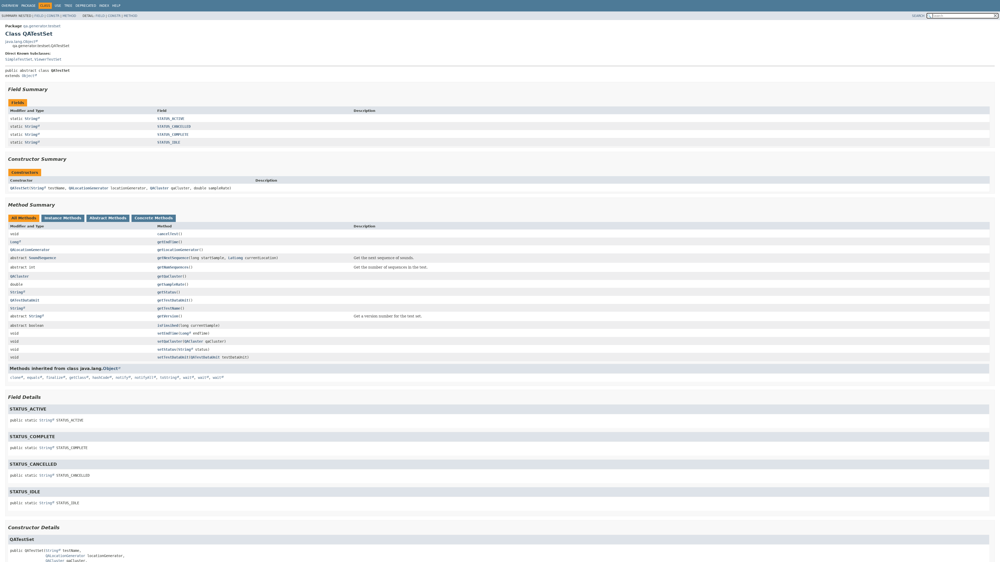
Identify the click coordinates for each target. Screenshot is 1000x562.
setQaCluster (169, 341)
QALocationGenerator (88, 188)
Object (28, 76)
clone (15, 377)
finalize (54, 377)
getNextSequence (173, 258)
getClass (77, 377)
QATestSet (19, 188)
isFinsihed (167, 325)
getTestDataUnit (173, 300)
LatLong (235, 258)
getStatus (166, 292)
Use (58, 6)
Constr (53, 16)
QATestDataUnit (24, 300)
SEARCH (918, 16)
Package (28, 6)
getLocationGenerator (178, 250)
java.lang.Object (20, 42)
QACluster (159, 188)
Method (69, 16)
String (31, 119)
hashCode (100, 377)
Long (14, 242)
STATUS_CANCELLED (174, 126)
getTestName (168, 308)
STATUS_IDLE (168, 142)
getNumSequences (173, 267)
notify (122, 377)
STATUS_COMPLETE (173, 134)
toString (168, 377)
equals (33, 377)
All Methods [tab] (23, 218)
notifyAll (144, 377)
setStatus (166, 349)
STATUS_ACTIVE (170, 119)
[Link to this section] (51, 89)
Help (116, 6)
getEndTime (167, 242)
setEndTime (167, 333)
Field (38, 16)
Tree (68, 6)
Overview (10, 6)
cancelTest (167, 234)
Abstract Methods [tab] (108, 218)
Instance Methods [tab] (63, 218)
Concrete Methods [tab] (154, 218)
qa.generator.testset (41, 26)
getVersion (167, 316)
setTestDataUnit (173, 357)
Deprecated (86, 6)
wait (187, 377)
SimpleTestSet (18, 59)
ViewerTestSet (47, 59)
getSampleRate (170, 284)
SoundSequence (42, 258)
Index (104, 6)
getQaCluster (169, 276)
